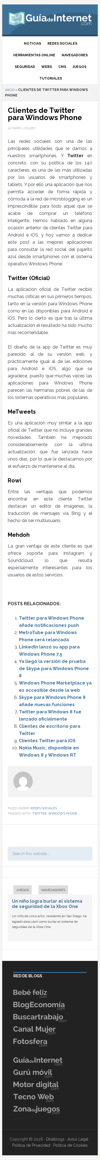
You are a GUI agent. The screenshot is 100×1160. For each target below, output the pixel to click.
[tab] (20, 890)
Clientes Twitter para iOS (47, 740)
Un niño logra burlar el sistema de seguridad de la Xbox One (47, 904)
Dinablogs (55, 1139)
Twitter (39, 813)
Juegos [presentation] (22, 890)
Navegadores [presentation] (53, 890)
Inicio (9, 90)
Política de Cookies (70, 1145)
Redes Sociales (44, 808)
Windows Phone (62, 813)
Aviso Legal (78, 1139)
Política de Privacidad (31, 1145)
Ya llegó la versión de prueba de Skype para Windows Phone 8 (54, 668)
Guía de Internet (50, 18)
